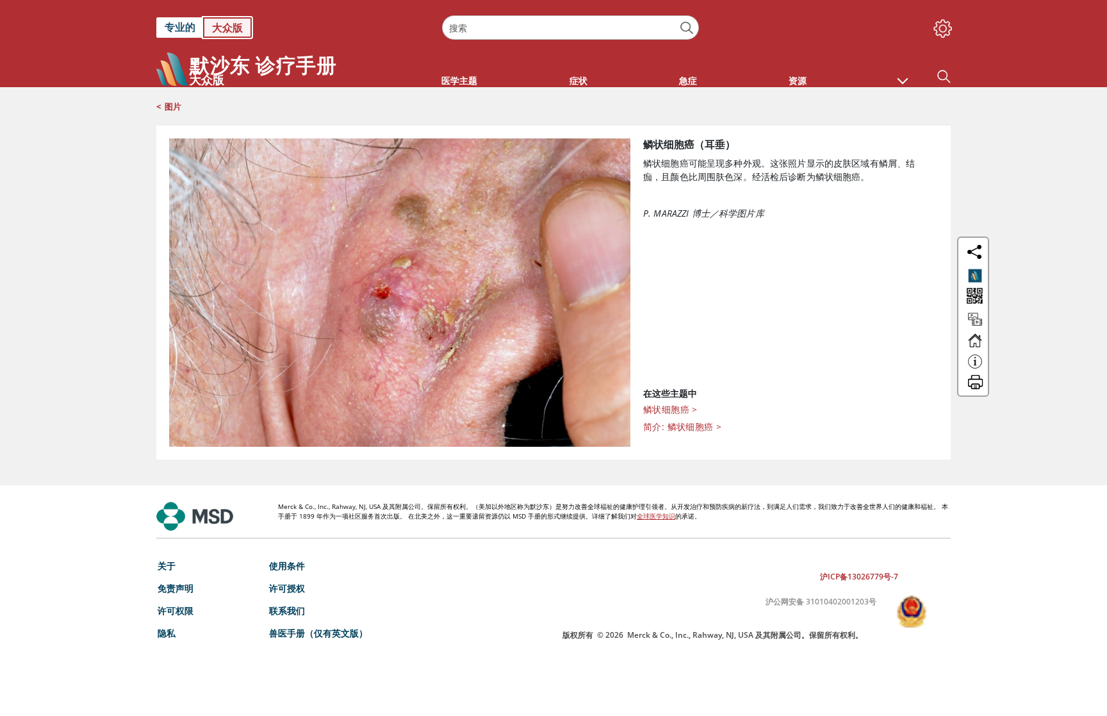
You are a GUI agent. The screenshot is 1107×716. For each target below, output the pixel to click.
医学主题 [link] (459, 80)
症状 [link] (578, 80)
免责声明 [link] (175, 588)
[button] (903, 74)
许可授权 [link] (287, 588)
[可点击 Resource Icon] (975, 325)
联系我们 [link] (287, 610)
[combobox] (570, 27)
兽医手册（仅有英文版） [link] (318, 633)
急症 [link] (688, 80)
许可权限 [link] (175, 610)
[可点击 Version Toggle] (975, 275)
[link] (292, 27)
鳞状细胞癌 (670, 409)
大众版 (227, 28)
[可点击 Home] (975, 346)
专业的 (180, 27)
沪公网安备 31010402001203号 (821, 601)
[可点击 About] (975, 367)
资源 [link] (798, 80)
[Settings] (940, 25)
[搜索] (687, 28)
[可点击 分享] (974, 252)
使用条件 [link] (287, 566)
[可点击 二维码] (973, 297)
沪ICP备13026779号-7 (859, 576)
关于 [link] (167, 566)
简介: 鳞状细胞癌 (682, 426)
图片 (173, 106)
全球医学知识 (656, 516)
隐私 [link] (167, 633)
